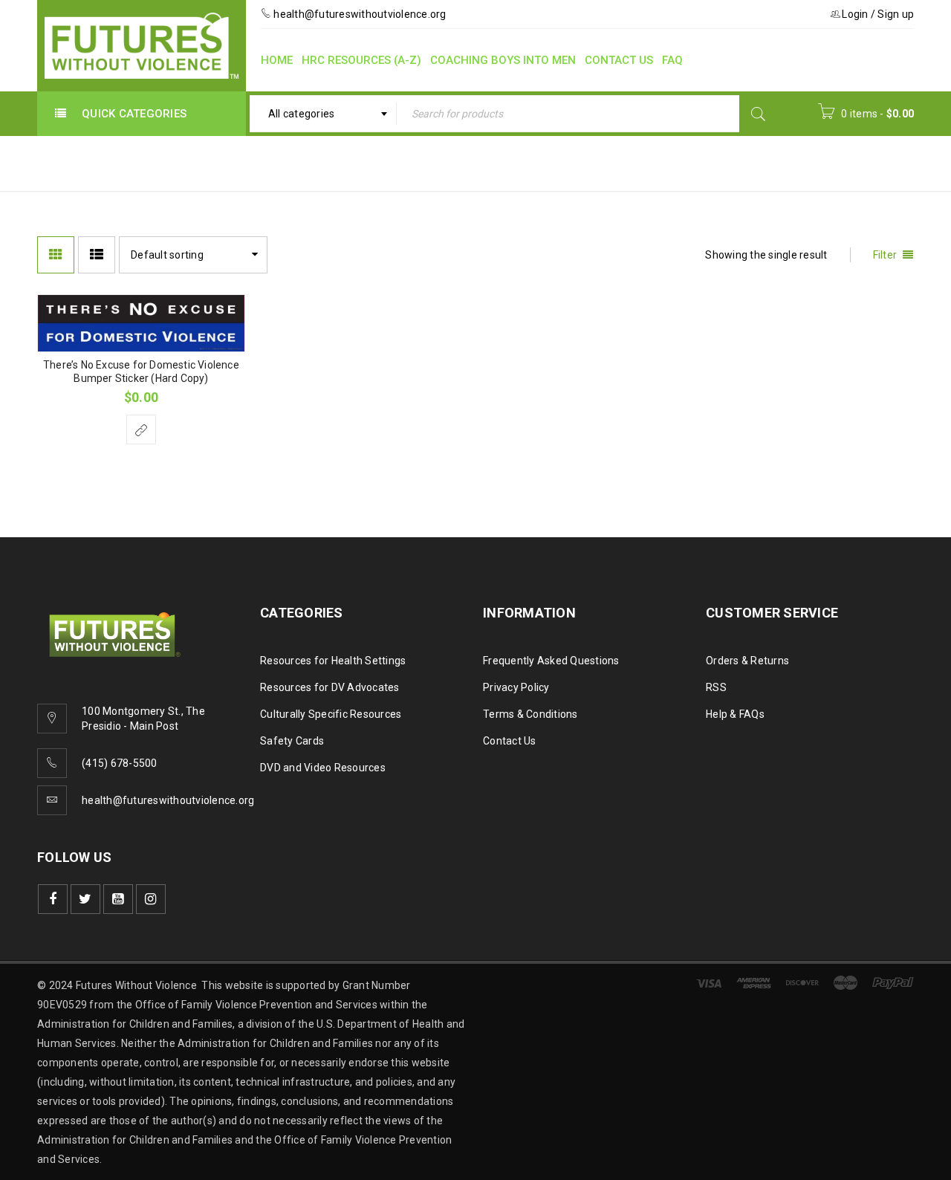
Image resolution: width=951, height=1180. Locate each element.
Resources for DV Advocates (330, 687)
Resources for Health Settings (333, 661)
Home (608, 162)
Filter (885, 255)
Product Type (686, 162)
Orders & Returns (747, 661)
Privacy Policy (516, 687)
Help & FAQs (735, 714)
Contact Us (509, 741)
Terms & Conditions (530, 714)
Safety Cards (292, 741)
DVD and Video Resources (323, 768)
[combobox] (323, 113)
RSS (716, 687)
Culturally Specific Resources (330, 714)
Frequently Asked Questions (551, 661)
